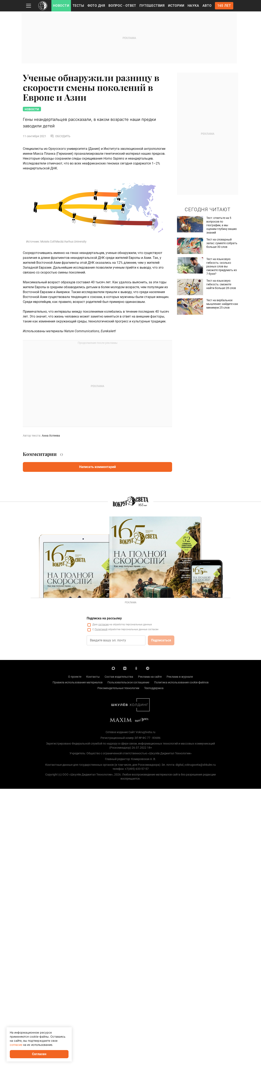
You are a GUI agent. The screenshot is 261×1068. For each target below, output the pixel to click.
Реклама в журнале (180, 676)
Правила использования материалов (78, 682)
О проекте (74, 676)
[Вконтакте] (124, 668)
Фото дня (96, 6)
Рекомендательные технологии (118, 688)
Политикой (101, 629)
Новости (61, 6)
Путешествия (152, 6)
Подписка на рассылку (104, 618)
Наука (193, 6)
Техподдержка (154, 688)
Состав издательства (119, 676)
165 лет (224, 6)
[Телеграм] (147, 668)
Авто (207, 6)
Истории (176, 6)
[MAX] (113, 668)
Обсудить (62, 136)
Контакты (93, 676)
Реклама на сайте (150, 676)
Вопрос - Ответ (122, 6)
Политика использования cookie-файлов (181, 682)
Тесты (78, 6)
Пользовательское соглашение (128, 682)
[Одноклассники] (136, 668)
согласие (103, 624)
